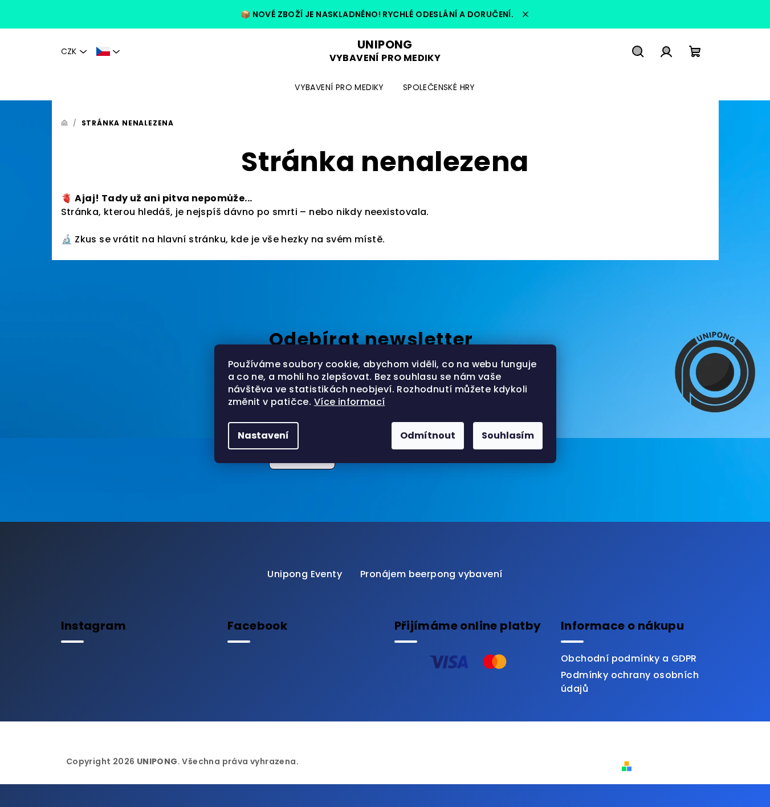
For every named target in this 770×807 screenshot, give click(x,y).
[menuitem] (339, 87)
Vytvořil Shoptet (672, 765)
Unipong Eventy (304, 574)
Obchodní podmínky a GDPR (629, 658)
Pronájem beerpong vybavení (431, 574)
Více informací (349, 401)
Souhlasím (508, 435)
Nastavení (263, 435)
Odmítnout (427, 435)
